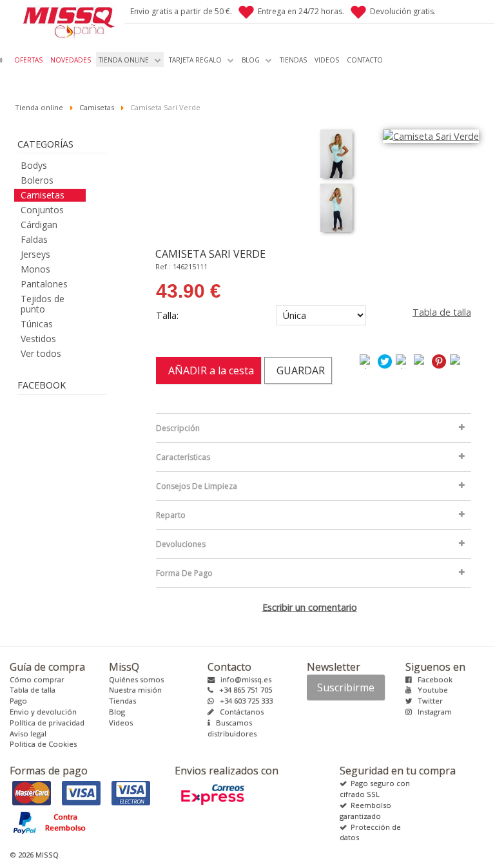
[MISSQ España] (62, 21)
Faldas (34, 239)
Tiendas (122, 701)
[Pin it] (439, 360)
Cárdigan (39, 224)
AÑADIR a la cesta (208, 370)
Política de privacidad (47, 722)
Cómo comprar (37, 679)
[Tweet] (385, 360)
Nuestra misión (135, 690)
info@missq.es (243, 679)
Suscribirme (345, 687)
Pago (18, 701)
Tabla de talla (441, 312)
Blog (117, 711)
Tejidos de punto (42, 304)
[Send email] (457, 360)
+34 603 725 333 (243, 701)
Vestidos (38, 338)
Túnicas (37, 324)
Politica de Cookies (43, 744)
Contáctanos (239, 711)
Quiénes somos (136, 679)
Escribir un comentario (309, 607)
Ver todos (41, 353)
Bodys (34, 165)
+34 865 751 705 (242, 690)
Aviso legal (28, 733)
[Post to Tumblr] (421, 360)
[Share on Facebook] (367, 360)
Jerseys (35, 254)
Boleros (37, 180)
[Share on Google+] (403, 360)
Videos (121, 722)
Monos (35, 269)
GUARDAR (298, 370)
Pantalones (44, 284)
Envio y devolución (43, 711)
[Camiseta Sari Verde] (336, 154)
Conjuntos (42, 210)
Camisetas (42, 195)
